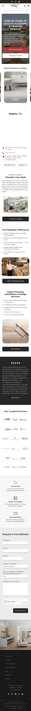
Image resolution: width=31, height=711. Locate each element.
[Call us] (25, 6)
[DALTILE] (24, 420)
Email (5, 548)
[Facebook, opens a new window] (12, 1)
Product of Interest (10, 564)
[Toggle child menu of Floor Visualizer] (24, 664)
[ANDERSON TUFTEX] (15, 420)
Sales (6, 671)
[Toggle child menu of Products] (24, 656)
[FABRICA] (6, 438)
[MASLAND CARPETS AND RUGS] (24, 438)
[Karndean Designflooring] (15, 467)
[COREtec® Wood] (8, 458)
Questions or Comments (11, 581)
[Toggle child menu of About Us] (24, 675)
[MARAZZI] (7, 467)
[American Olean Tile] (15, 438)
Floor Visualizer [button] (10, 664)
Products (8, 656)
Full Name (7, 540)
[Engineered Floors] (15, 458)
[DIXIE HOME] (15, 448)
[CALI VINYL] (15, 429)
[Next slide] (25, 105)
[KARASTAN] (25, 448)
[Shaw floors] (7, 419)
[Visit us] (28, 6)
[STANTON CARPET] (5, 448)
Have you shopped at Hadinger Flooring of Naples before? (13, 573)
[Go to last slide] (20, 105)
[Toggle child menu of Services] (24, 660)
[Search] (27, 11)
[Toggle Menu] (3, 6)
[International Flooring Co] (23, 467)
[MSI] (23, 458)
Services (7, 660)
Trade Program (10, 667)
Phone (5, 556)
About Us (8, 675)
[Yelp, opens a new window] (19, 694)
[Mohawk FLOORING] (7, 429)
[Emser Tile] (23, 429)
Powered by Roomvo (20, 703)
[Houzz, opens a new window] (22, 694)
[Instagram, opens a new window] (15, 1)
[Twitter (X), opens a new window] (19, 1)
